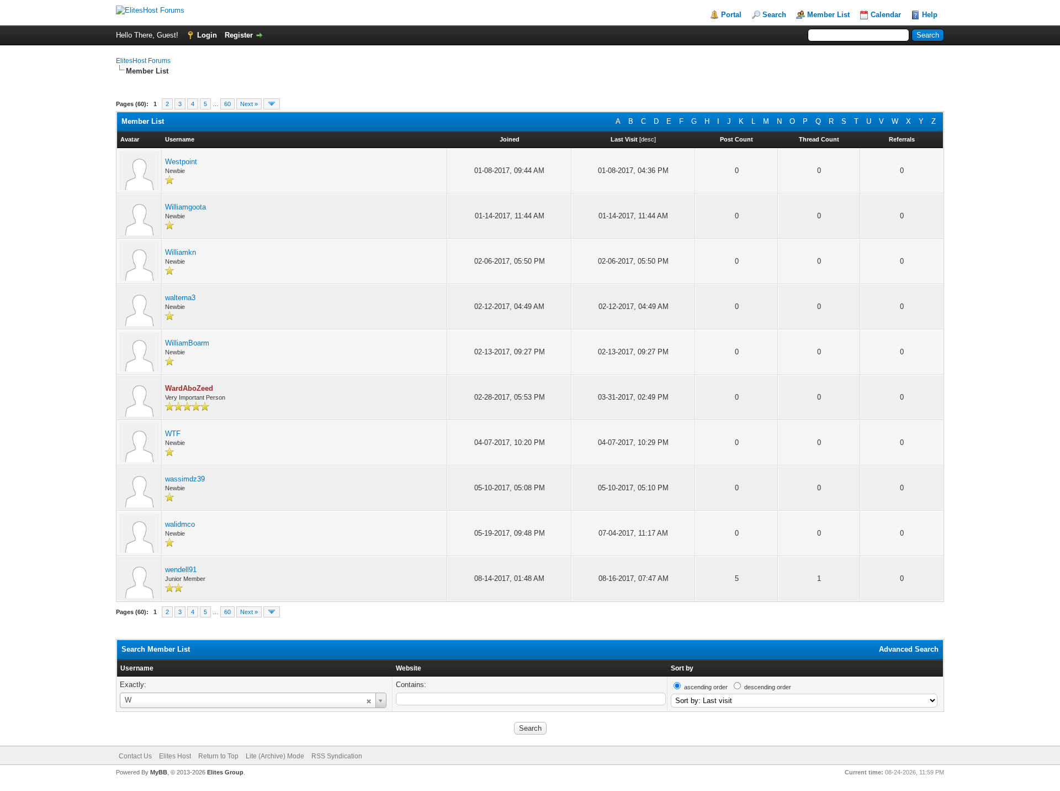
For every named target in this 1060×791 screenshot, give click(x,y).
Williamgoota (185, 207)
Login (207, 35)
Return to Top (218, 756)
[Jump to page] (271, 103)
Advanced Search (909, 649)
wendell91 (181, 569)
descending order (767, 687)
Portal (731, 15)
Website (408, 668)
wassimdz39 (185, 479)
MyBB (158, 772)
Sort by (682, 668)
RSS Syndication (336, 756)
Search (774, 15)
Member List (828, 15)
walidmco (180, 524)
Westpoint (181, 162)
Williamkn (180, 252)
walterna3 (180, 298)
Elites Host (175, 756)
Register (239, 35)
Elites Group (225, 772)
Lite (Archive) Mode (275, 756)
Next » (249, 104)
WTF (173, 433)
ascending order (706, 687)
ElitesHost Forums (143, 61)
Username (136, 668)
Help (929, 15)
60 (227, 104)
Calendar (886, 15)
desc (647, 139)
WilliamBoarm (187, 343)
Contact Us (135, 756)
